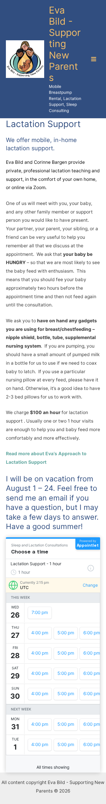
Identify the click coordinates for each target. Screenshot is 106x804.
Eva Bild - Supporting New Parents (65, 44)
